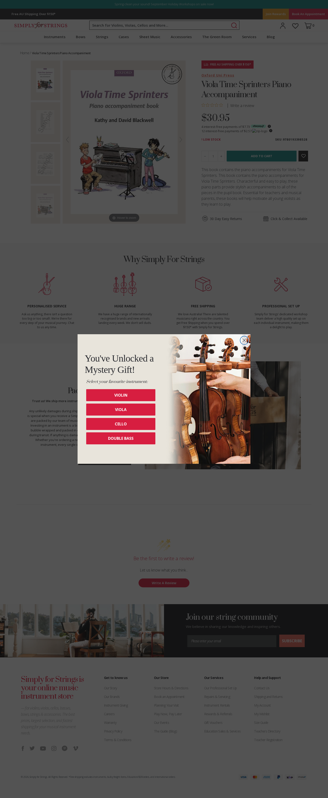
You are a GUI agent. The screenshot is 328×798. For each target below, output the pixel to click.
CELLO (121, 424)
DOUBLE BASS (121, 438)
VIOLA (121, 409)
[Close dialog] (244, 340)
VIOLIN (121, 395)
